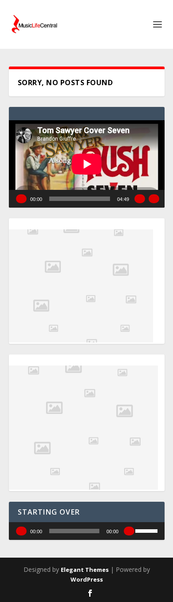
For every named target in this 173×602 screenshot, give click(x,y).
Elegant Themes (85, 570)
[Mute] (139, 198)
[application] (87, 164)
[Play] (21, 198)
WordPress (87, 579)
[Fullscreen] (154, 198)
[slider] (147, 530)
